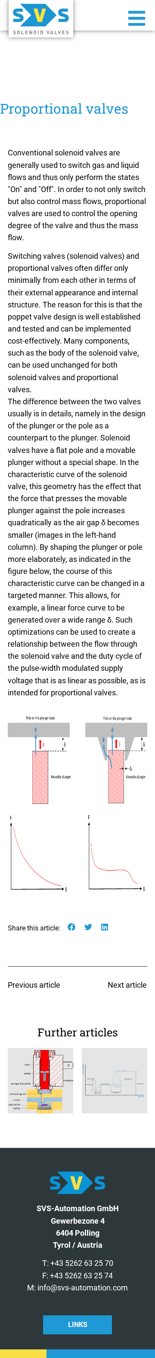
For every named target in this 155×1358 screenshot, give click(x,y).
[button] (72, 927)
